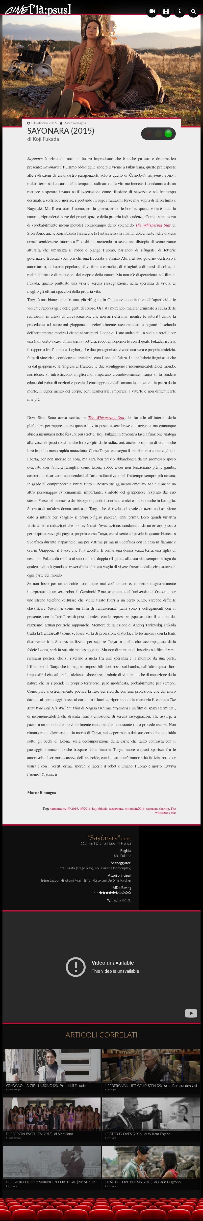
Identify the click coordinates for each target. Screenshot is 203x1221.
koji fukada (99, 808)
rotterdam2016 (135, 808)
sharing (164, 808)
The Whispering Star (153, 225)
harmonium (57, 808)
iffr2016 (85, 808)
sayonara (152, 808)
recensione (116, 808)
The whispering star (165, 810)
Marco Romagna (74, 123)
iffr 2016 (72, 808)
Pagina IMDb (120, 900)
